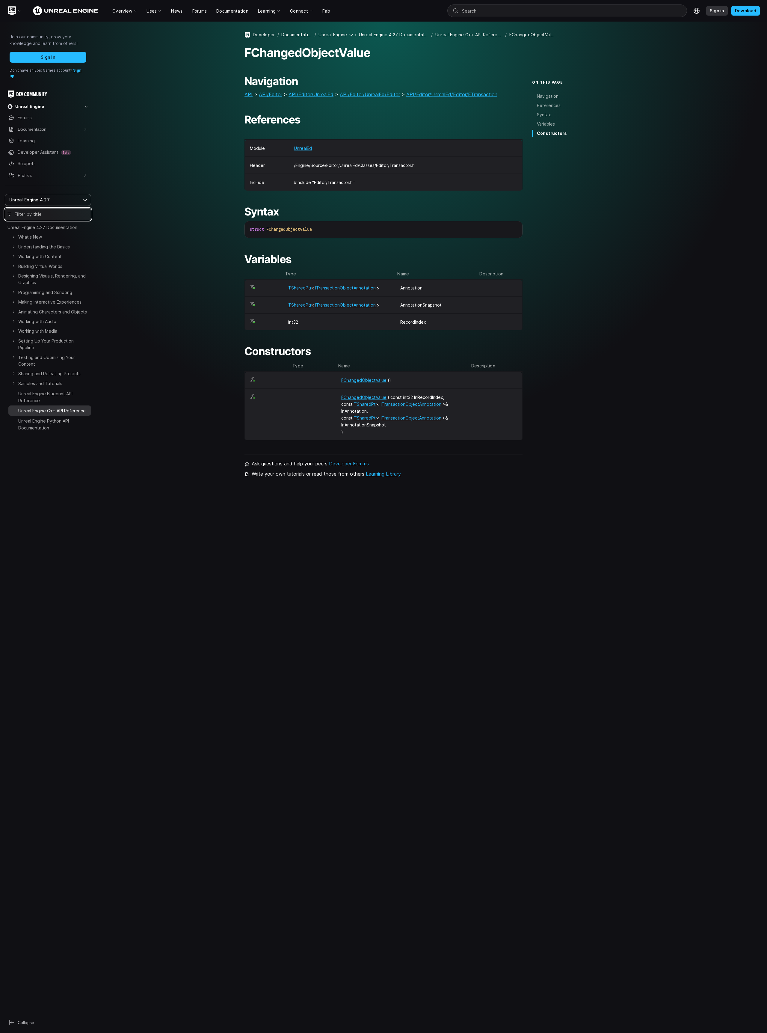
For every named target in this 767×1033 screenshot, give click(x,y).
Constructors (552, 133)
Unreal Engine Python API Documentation (43, 424)
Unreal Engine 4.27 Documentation (42, 227)
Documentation (296, 34)
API (248, 94)
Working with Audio (37, 321)
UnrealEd (303, 148)
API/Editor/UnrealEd (311, 94)
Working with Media (37, 331)
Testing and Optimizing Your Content (46, 361)
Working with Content (40, 256)
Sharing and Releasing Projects (49, 373)
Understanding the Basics (44, 246)
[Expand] (13, 236)
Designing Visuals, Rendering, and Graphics (52, 279)
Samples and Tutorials (40, 383)
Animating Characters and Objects (52, 311)
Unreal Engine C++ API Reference (469, 34)
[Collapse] (13, 410)
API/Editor (270, 94)
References (549, 105)
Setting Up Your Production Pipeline (46, 344)
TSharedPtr (299, 287)
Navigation (547, 96)
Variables (546, 123)
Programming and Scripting (45, 292)
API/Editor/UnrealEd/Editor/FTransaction (451, 94)
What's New (30, 236)
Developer (264, 34)
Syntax (544, 114)
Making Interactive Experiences (49, 301)
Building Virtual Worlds (40, 266)
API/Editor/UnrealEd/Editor (370, 94)
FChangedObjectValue (363, 380)
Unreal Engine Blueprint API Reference (45, 397)
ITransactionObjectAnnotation (345, 287)
